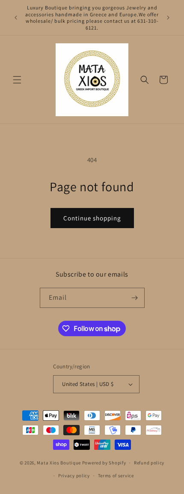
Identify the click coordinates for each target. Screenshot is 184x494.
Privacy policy (74, 476)
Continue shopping (92, 218)
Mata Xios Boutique (59, 463)
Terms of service (116, 476)
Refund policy (149, 463)
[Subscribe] (134, 298)
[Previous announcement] (15, 17)
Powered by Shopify (104, 463)
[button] (17, 79)
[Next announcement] (168, 17)
